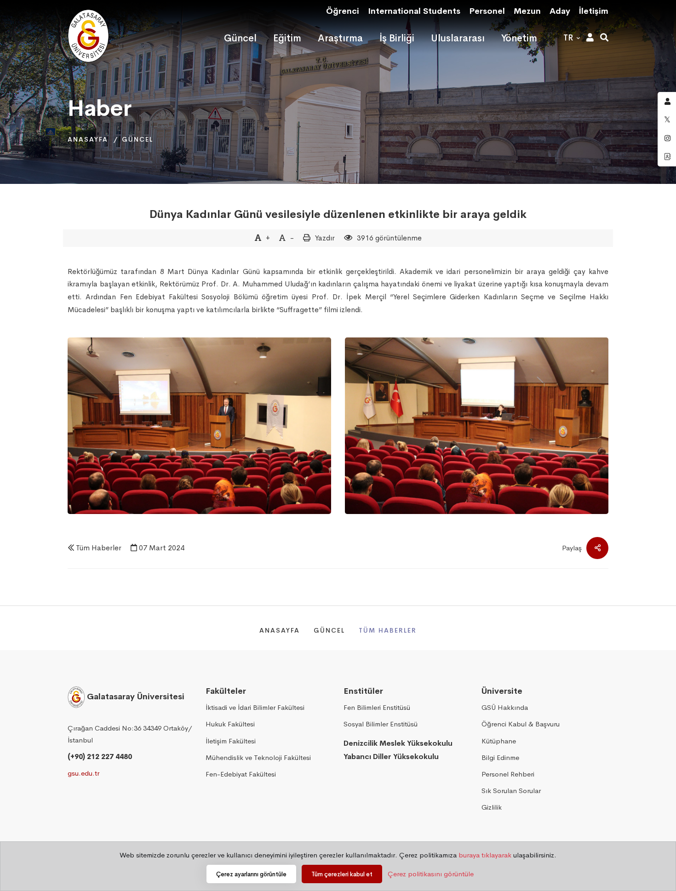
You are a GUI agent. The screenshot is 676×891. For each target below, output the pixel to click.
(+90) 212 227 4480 (100, 756)
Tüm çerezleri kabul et (341, 874)
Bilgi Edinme (500, 757)
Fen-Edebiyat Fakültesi (241, 774)
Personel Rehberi (507, 774)
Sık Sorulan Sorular (511, 790)
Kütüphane (498, 741)
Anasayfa (88, 139)
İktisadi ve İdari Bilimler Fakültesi (255, 707)
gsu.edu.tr (83, 773)
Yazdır (325, 238)
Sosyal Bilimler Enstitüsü (381, 724)
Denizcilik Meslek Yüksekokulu (398, 743)
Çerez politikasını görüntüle (431, 873)
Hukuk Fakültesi (230, 724)
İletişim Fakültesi (231, 741)
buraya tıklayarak (484, 855)
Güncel (137, 139)
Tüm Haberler (98, 548)
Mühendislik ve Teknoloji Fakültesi (258, 757)
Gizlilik (491, 807)
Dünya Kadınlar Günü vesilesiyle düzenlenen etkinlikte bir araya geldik (338, 214)
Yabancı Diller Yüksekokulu (391, 756)
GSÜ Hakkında (504, 707)
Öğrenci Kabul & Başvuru (520, 724)
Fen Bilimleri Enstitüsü (377, 707)
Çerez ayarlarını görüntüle (251, 874)
